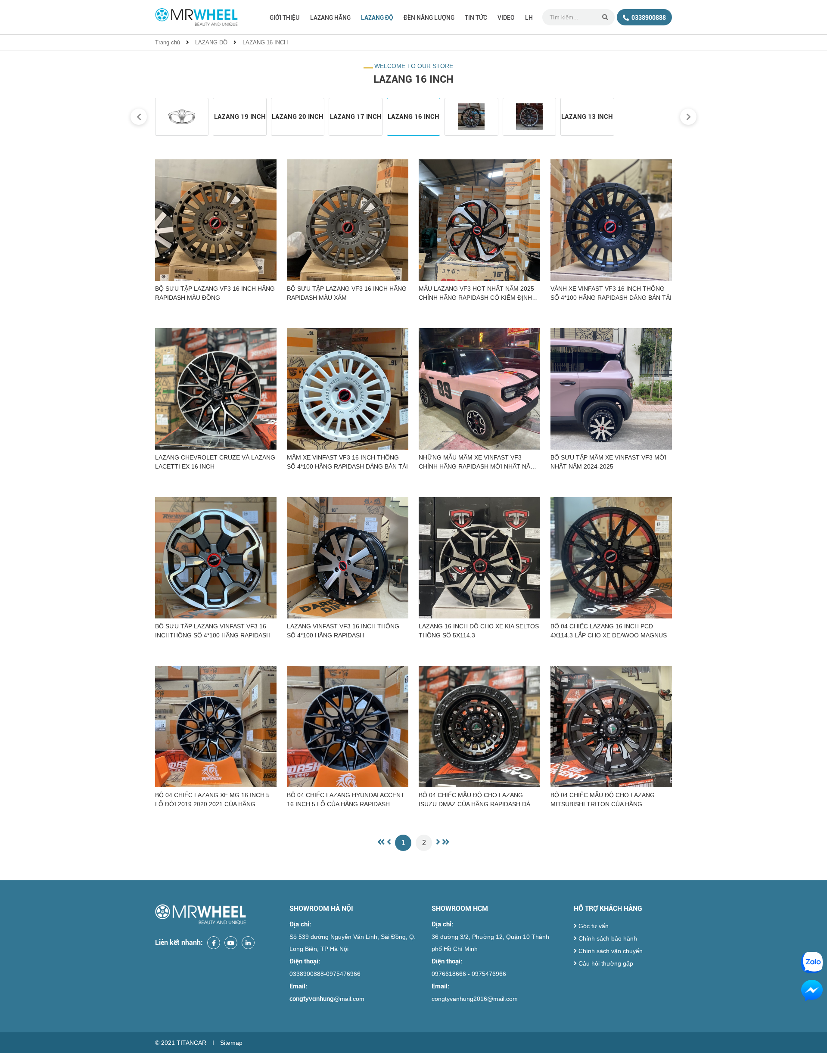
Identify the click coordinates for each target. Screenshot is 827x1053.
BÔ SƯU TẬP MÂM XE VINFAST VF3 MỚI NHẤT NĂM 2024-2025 (608, 462)
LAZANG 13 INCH (587, 117)
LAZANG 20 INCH (297, 117)
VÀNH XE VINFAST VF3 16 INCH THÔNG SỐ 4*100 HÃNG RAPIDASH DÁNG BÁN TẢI (611, 293)
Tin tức (476, 17)
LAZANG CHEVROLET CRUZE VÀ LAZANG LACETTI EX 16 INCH (215, 462)
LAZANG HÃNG (330, 17)
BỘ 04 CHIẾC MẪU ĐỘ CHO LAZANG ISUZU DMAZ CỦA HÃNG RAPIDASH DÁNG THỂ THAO (479, 800)
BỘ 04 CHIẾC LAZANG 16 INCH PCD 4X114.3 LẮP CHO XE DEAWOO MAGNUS (608, 631)
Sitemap (231, 1042)
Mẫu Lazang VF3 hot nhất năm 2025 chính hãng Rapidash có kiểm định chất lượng (476, 293)
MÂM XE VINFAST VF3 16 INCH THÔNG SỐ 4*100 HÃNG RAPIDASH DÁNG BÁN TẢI (347, 462)
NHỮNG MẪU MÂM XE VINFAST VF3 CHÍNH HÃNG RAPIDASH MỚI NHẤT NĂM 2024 (477, 462)
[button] (139, 117)
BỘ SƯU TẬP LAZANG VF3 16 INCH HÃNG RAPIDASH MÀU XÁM (347, 293)
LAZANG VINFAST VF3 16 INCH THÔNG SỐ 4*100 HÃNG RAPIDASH (343, 631)
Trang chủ (167, 42)
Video (506, 17)
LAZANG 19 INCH (240, 117)
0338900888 (648, 17)
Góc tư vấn (593, 926)
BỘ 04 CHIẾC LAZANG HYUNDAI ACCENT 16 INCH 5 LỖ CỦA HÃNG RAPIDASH (345, 800)
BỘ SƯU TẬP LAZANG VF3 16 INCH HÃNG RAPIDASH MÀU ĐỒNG (215, 293)
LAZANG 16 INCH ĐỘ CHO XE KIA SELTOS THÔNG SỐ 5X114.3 (479, 631)
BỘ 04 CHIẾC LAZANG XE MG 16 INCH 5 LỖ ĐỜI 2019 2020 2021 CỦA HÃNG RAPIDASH (212, 800)
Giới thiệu (285, 17)
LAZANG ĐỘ (377, 17)
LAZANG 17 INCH (356, 117)
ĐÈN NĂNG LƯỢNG (429, 17)
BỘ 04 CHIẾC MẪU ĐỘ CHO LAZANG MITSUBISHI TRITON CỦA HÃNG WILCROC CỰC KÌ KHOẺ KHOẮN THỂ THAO (603, 800)
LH (529, 17)
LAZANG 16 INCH (265, 42)
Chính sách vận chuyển (610, 950)
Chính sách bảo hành (607, 938)
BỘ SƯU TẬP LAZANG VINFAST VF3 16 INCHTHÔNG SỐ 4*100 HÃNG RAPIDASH (212, 631)
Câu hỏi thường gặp (605, 963)
